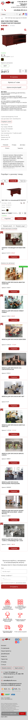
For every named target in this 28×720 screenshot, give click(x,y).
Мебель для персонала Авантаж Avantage (13, 283)
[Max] (25, 15)
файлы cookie (13, 713)
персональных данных (21, 582)
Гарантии (20, 148)
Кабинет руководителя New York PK (13, 248)
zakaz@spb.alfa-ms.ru (20, 10)
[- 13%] (14, 337)
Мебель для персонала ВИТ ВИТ (13, 396)
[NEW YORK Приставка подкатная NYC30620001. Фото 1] (14, 49)
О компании (5, 648)
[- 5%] (14, 245)
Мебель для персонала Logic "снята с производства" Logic (12, 539)
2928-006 (10, 126)
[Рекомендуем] (14, 280)
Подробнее (8, 218)
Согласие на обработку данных (11, 685)
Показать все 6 (7, 226)
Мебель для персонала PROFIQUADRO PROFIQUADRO (11, 482)
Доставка (22, 145)
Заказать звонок (6, 668)
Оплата (7, 148)
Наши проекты (6, 651)
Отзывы (14, 145)
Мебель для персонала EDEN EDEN (14, 339)
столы (13, 181)
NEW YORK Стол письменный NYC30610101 (14, 200)
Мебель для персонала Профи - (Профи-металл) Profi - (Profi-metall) (13, 512)
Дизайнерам (5, 654)
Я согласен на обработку (14, 582)
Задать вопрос (19, 668)
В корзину (14, 77)
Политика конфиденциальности (11, 683)
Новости (4, 656)
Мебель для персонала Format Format (13, 311)
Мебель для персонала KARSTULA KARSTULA (13, 425)
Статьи (3, 664)
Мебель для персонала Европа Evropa (13, 454)
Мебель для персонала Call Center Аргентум (12, 368)
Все (5, 181)
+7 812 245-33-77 (22, 1)
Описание (5, 145)
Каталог (3, 645)
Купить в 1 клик (14, 82)
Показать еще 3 (20, 226)
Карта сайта (4, 716)
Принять (22, 713)
